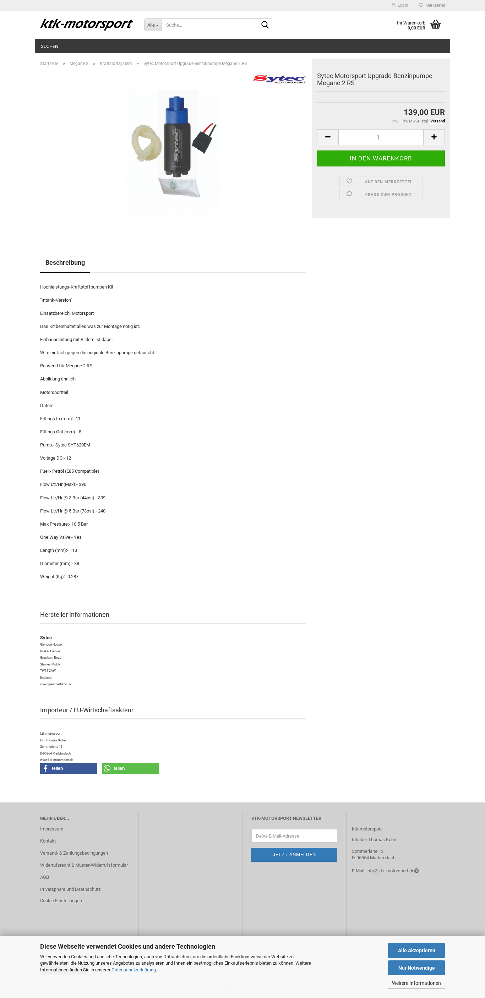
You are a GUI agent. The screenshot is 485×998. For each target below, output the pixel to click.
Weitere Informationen (416, 983)
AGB (44, 877)
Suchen (49, 46)
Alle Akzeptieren (416, 950)
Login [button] (402, 5)
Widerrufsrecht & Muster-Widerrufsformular (84, 865)
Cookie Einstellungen (61, 900)
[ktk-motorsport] (86, 25)
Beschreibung (65, 262)
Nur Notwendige (416, 968)
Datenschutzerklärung (133, 969)
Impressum (51, 829)
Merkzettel (434, 5)
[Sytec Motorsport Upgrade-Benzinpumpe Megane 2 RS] (173, 151)
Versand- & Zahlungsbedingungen (74, 853)
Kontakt (48, 841)
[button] (327, 137)
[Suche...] (265, 25)
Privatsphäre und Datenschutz (70, 889)
